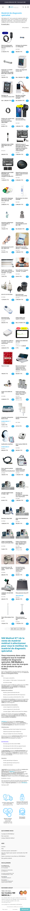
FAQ (2, 848)
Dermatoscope (4, 741)
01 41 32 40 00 (4, 868)
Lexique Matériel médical (7, 838)
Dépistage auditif (5, 785)
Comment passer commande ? (9, 850)
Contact (3, 846)
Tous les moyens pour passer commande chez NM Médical (14, 853)
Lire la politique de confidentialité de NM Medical (12, 904)
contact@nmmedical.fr (6, 877)
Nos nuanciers (5, 836)
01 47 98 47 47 (4, 871)
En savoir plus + (5, 24)
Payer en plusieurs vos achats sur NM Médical (13, 856)
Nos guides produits (6, 858)
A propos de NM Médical (7, 834)
